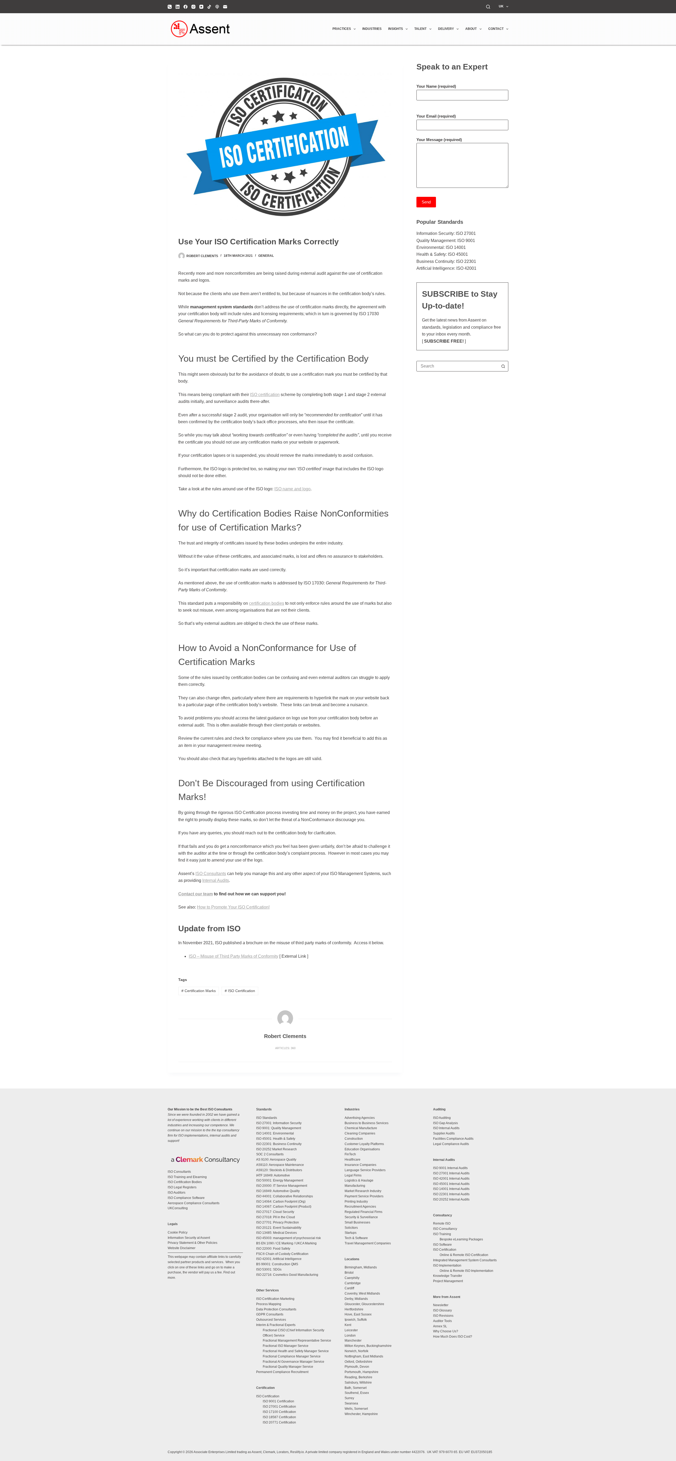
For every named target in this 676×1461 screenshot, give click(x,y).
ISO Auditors (176, 1192)
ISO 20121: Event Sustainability (278, 1228)
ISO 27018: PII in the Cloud (275, 1217)
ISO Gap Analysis (445, 1123)
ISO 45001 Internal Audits (451, 1184)
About (471, 29)
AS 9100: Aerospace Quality (276, 1159)
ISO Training (442, 1234)
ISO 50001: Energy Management (279, 1180)
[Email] (225, 7)
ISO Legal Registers (182, 1187)
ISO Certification (240, 991)
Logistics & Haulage (359, 1180)
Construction (354, 1139)
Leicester (351, 1330)
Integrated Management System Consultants (465, 1260)
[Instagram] (193, 7)
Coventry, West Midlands (362, 1293)
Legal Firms (353, 1175)
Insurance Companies (360, 1165)
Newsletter (440, 1305)
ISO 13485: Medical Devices (276, 1233)
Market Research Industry (363, 1191)
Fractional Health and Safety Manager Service (296, 1351)
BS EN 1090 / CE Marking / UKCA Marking (286, 1243)
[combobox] (457, 366)
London (350, 1335)
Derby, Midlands (356, 1299)
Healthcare (352, 1159)
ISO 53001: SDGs (268, 1269)
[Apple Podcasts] (217, 7)
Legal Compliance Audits (451, 1144)
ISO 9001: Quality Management (278, 1128)
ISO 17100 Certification (279, 1412)
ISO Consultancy (445, 1229)
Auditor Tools (442, 1321)
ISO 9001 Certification (278, 1401)
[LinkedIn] (178, 7)
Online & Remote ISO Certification (464, 1255)
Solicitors (351, 1228)
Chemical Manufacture (361, 1128)
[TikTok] (209, 7)
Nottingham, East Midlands (364, 1356)
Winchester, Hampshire (361, 1414)
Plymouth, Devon (357, 1367)
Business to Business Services (366, 1123)
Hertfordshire (354, 1309)
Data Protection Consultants (276, 1309)
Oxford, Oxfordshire (358, 1362)
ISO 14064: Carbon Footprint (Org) (281, 1201)
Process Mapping (268, 1304)
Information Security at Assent (189, 1238)
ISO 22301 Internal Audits (451, 1194)
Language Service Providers (365, 1170)
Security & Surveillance (361, 1217)
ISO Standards (266, 1118)
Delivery (446, 29)
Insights (395, 29)
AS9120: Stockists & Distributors (279, 1170)
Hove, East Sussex (358, 1314)
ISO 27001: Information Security (279, 1123)
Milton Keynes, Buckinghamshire (368, 1346)
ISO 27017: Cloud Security (275, 1212)
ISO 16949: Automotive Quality (278, 1191)
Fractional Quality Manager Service (288, 1367)
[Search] (488, 7)
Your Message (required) (439, 139)
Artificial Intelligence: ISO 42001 (446, 268)
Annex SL (440, 1326)
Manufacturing (355, 1186)
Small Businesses (357, 1222)
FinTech (350, 1154)
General (266, 256)
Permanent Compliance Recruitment (282, 1372)
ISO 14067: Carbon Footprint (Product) (283, 1206)
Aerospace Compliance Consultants (193, 1203)
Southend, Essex (357, 1393)
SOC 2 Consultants (270, 1154)
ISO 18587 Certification (279, 1417)
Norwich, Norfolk (356, 1351)
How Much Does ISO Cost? (452, 1336)
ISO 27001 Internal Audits (451, 1173)
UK (501, 6)
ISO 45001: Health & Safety (275, 1139)
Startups (350, 1233)
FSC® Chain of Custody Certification (282, 1254)
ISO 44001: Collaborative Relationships (284, 1196)
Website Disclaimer (181, 1248)
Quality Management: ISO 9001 (445, 240)
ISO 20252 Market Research (276, 1149)
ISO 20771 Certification (279, 1422)
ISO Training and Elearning (187, 1177)
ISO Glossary (442, 1310)
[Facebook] (185, 7)
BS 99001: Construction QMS (277, 1264)
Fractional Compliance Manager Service (292, 1356)
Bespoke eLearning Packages (461, 1239)
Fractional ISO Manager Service (285, 1346)
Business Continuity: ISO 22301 (446, 261)
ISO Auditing (442, 1118)
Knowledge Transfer (447, 1276)
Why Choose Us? (445, 1331)
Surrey (349, 1398)
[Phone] (170, 7)
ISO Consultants (179, 1172)
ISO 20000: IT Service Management (281, 1186)
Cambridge (353, 1283)
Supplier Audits (444, 1133)
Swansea (351, 1403)
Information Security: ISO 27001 (446, 233)
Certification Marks (198, 991)
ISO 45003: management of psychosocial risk (288, 1238)
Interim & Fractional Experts (275, 1325)
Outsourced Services (271, 1320)
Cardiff (349, 1288)
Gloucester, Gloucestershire (364, 1304)
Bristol (349, 1272)
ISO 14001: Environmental (275, 1133)
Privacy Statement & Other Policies (192, 1243)
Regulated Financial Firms (363, 1212)
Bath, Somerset (356, 1388)
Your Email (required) (436, 116)
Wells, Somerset (356, 1409)
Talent (420, 29)
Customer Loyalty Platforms (364, 1144)
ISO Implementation (447, 1265)
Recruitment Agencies (360, 1206)
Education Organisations (362, 1149)
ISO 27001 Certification (279, 1406)
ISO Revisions (443, 1316)
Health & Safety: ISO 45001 (442, 254)
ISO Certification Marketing (275, 1299)
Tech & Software (356, 1238)
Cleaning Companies (360, 1133)
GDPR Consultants (269, 1314)
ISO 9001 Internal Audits (450, 1168)
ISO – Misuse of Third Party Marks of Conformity (233, 956)
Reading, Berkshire (358, 1377)
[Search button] (503, 366)
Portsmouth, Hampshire (361, 1372)
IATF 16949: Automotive (273, 1175)
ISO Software (442, 1244)
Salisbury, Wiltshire (358, 1382)
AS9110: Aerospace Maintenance (280, 1165)
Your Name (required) (436, 86)
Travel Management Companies (368, 1243)
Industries (372, 29)
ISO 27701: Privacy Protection (277, 1222)
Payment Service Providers (364, 1196)
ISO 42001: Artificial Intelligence (279, 1259)
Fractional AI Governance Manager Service (293, 1362)
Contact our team (195, 894)
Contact (496, 29)
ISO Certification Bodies (185, 1182)
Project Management (448, 1281)
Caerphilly (352, 1278)
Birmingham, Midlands (361, 1267)
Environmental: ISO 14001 (441, 247)
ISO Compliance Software (186, 1198)
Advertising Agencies (360, 1118)
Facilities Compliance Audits (453, 1139)
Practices (341, 29)
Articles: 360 (285, 1048)
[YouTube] (201, 7)
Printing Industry (356, 1201)
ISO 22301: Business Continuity (279, 1144)
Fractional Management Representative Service (297, 1340)
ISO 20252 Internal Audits (451, 1199)
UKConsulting (178, 1208)
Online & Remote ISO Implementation (466, 1271)
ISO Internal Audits (446, 1128)
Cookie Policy (177, 1232)
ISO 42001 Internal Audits (451, 1178)
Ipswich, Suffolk (356, 1320)
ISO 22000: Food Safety (273, 1248)
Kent (348, 1325)
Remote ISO (441, 1223)
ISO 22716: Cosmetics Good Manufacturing (287, 1275)
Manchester (353, 1340)
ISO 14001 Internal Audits (451, 1189)
